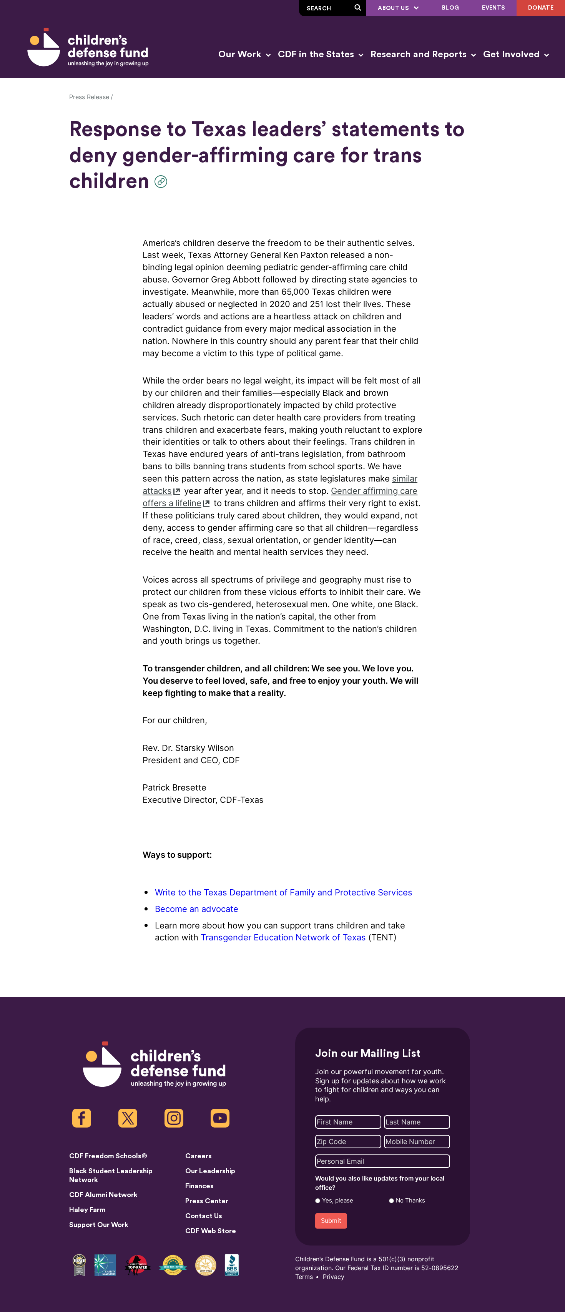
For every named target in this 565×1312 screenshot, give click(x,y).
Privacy (333, 1276)
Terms (304, 1276)
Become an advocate (196, 909)
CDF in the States (317, 54)
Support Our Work (98, 1224)
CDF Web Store (210, 1230)
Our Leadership (210, 1171)
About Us (394, 8)
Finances (199, 1185)
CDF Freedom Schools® (108, 1156)
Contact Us (203, 1215)
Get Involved (512, 54)
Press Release (89, 97)
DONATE (540, 8)
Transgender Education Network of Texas (283, 937)
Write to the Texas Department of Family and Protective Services (283, 892)
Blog (450, 8)
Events (493, 8)
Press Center (206, 1200)
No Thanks (410, 1200)
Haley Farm (87, 1209)
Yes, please (337, 1200)
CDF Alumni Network (103, 1194)
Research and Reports (420, 54)
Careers (198, 1156)
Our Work (241, 54)
